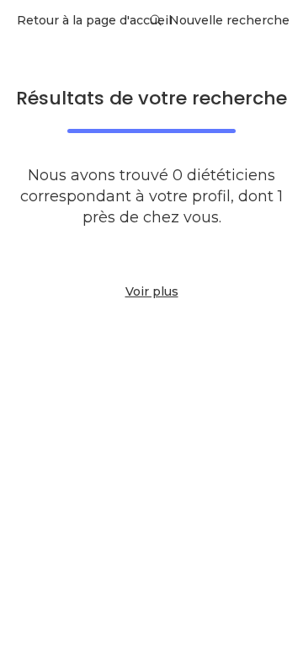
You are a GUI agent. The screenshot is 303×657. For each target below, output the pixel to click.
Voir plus (151, 291)
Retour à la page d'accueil (94, 20)
